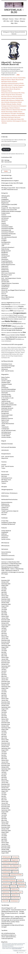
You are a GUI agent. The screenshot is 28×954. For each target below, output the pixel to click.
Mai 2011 (3, 796)
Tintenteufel (4, 427)
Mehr (18, 74)
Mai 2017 (3, 673)
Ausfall (20, 77)
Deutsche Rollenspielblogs (8, 389)
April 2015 (4, 715)
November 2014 (5, 724)
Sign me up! (6, 149)
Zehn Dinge (4, 295)
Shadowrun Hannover (7, 418)
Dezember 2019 (5, 619)
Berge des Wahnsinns (6, 79)
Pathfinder (7, 102)
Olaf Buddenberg (10, 323)
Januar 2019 (4, 638)
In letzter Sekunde (18, 96)
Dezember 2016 (5, 681)
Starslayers (15, 332)
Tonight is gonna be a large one (9, 511)
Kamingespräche (5, 242)
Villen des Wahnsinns (6, 115)
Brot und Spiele (13, 304)
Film (20, 92)
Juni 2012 (4, 774)
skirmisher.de (5, 450)
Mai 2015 (3, 714)
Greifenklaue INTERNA (7, 228)
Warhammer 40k (22, 337)
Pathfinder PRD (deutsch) (8, 524)
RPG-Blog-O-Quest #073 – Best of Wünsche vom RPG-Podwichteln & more (13, 188)
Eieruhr (11, 89)
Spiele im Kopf (5, 420)
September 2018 (5, 645)
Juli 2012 (3, 772)
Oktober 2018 (5, 643)
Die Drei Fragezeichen (19, 85)
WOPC (14, 339)
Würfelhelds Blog (6, 434)
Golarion (3, 223)
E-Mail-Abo (4, 136)
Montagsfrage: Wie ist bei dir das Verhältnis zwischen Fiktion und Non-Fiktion (13, 920)
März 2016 (4, 697)
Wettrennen (17, 117)
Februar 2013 (4, 760)
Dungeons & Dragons (9, 313)
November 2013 (5, 745)
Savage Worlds (11, 330)
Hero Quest (4, 96)
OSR (22, 323)
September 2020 (6, 604)
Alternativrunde (5, 77)
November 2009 (5, 827)
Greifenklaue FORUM (7, 226)
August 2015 (4, 709)
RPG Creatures (5, 545)
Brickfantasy (4, 496)
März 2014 (4, 738)
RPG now (3, 330)
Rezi (22, 326)
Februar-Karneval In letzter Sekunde (10, 92)
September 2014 (5, 727)
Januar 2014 (4, 741)
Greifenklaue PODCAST (7, 232)
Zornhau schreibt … (6, 437)
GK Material (4, 220)
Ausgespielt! (4, 532)
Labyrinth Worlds (5, 401)
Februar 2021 (4, 595)
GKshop (3, 221)
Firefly (8, 315)
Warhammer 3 (21, 115)
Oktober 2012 (5, 767)
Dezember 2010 (5, 805)
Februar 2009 (5, 842)
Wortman (3, 514)
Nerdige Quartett (6, 250)
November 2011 (5, 786)
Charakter (15, 81)
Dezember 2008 (5, 846)
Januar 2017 (4, 679)
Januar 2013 (4, 762)
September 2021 (5, 583)
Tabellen (15, 111)
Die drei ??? (11, 85)
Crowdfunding (15, 306)
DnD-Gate (7, 310)
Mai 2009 (3, 837)
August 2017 (4, 667)
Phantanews (4, 509)
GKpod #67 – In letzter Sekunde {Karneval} (11, 63)
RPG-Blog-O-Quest (6, 274)
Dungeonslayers (5, 89)
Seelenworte (4, 416)
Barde (24, 77)
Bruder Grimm (18, 304)
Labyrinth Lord (5, 244)
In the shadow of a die (7, 398)
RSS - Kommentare (6, 162)
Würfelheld (18, 339)
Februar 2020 (5, 616)
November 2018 (5, 642)
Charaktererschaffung (7, 83)
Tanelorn (22, 335)
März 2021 (4, 594)
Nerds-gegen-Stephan (7, 403)
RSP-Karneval (5, 276)
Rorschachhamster (6, 410)
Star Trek (20, 332)
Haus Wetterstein (6, 367)
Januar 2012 (4, 782)
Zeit (23, 119)
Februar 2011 (4, 801)
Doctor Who (8, 87)
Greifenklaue (19, 94)
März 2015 (4, 717)
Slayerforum (4, 458)
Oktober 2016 (5, 685)
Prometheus (18, 326)
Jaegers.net (4, 399)
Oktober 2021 (5, 582)
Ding (2, 310)
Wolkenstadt (14, 119)
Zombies (2, 341)
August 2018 (4, 647)
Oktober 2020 (5, 602)
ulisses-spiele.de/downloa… (8, 936)
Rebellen (4, 104)
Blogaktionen (5, 202)
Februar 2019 (4, 637)
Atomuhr (16, 77)
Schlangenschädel (6, 106)
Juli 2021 (3, 587)
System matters (15, 335)
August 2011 (4, 791)
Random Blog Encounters (8, 264)
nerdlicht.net (4, 507)
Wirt (9, 119)
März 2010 (4, 820)
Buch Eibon (4, 379)
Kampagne (4, 98)
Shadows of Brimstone (7, 109)
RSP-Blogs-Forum (6, 479)
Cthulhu (22, 83)
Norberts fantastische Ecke (8, 404)
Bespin (13, 79)
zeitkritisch (9, 121)
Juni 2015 (4, 712)
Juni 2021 (4, 589)
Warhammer (14, 115)
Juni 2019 (4, 630)
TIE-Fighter (13, 113)
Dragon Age (15, 87)
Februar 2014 (4, 739)
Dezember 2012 (5, 763)
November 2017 (5, 662)
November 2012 (5, 765)
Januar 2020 (4, 618)
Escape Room (17, 89)
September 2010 (5, 810)
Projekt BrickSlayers (6, 261)
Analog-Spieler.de (6, 530)
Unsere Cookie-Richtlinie (16, 948)
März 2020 (4, 614)
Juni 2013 (4, 753)
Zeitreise (24, 121)
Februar (10, 91)
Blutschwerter (5, 474)
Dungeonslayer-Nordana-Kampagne (11, 211)
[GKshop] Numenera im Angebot (10, 180)
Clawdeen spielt (5, 382)
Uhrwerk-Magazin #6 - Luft (8, 908)
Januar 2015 (4, 721)
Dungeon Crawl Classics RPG (9, 209)
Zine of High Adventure (7, 297)
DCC (21, 308)
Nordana (4, 100)
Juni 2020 (4, 609)
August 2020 (4, 606)
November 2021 (5, 580)
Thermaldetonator (6, 113)
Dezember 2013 (5, 743)
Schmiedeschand (15, 106)
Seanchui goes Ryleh (7, 415)
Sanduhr (19, 104)
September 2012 (5, 769)
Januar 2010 (4, 823)
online (22, 100)
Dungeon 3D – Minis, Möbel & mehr (10, 208)
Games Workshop (6, 552)
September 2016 (5, 686)
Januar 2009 (4, 844)
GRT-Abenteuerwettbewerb (9, 237)
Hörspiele (3, 238)
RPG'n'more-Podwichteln (8, 273)
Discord (3, 87)
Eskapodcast (4, 535)
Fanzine (2, 315)
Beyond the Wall (19, 79)
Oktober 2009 (5, 829)
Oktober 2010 (5, 808)
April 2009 (4, 839)
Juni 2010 (4, 815)
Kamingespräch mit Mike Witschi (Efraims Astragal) (12, 926)
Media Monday (5, 249)
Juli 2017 (3, 669)
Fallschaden (4, 392)
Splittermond (9, 332)
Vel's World (4, 512)
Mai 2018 (3, 652)
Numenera (19, 321)
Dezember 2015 (5, 702)
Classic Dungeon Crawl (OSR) (9, 204)
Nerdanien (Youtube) (7, 443)
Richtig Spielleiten (6, 406)
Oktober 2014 (5, 726)
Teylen (3, 425)
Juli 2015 (3, 710)
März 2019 (4, 635)
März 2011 (4, 799)
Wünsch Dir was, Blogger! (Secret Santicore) (13, 290)
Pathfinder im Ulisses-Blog (8, 522)
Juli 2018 (3, 649)
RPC (24, 328)
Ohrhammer (12, 100)
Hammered (4, 553)
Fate (5, 315)
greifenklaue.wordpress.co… (9, 935)
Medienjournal (5, 504)
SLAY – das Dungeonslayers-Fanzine (11, 278)
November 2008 (5, 847)
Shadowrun (17, 108)
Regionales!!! (4, 266)
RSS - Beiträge (5, 160)
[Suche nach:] (13, 166)
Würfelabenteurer (6, 432)
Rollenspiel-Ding (10, 328)
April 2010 (4, 818)
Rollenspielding (18, 328)
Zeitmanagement (17, 121)
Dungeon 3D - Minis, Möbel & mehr (11, 866)
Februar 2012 (4, 781)
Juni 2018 (4, 650)
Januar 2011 (4, 803)
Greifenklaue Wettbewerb (8, 233)
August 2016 (4, 688)
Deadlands (24, 308)
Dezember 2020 (5, 599)
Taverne (20, 111)
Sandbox (14, 104)
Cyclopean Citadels (6, 384)
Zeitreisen (4, 123)
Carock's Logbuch (6, 380)
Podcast (20, 102)
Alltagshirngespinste (7, 489)
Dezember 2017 (5, 661)
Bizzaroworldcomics (6, 502)
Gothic (13, 94)
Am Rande (4, 197)
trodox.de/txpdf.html (7, 938)
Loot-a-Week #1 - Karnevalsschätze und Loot (13, 909)
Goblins (3, 94)
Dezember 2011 (5, 784)
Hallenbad (20, 317)
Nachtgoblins (19, 98)
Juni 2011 (3, 794)
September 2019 (5, 625)
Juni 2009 (4, 835)
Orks (3, 102)
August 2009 (4, 832)
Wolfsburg (9, 339)
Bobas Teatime (5, 377)
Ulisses (7, 337)
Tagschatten (4, 422)
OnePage (18, 100)
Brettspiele (4, 81)
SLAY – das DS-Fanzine (7, 371)
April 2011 (3, 798)
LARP (2, 245)
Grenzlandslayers (6, 235)
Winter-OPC (4, 119)
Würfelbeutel (5, 117)
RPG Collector (5, 411)
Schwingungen (5, 108)
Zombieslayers (5, 298)
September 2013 (5, 748)
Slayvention (3, 332)
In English (4, 240)
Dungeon (20, 87)
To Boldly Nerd (5, 428)
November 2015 (5, 703)
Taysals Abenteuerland (7, 423)
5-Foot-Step (4, 520)
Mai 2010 (3, 817)
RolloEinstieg (4, 269)
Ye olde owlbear (5, 435)
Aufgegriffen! (5, 199)
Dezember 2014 (5, 722)
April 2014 (4, 736)
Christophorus (16, 83)
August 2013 (4, 750)
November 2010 (5, 806)
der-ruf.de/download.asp (8, 933)
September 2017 (5, 666)
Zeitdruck (4, 121)
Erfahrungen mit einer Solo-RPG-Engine (12, 183)
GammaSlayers (20, 315)
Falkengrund (4, 91)
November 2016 (5, 683)
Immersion (10, 96)
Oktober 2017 (5, 664)
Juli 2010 (3, 813)
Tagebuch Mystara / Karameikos (10, 283)
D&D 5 (6, 85)
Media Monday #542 (6, 185)
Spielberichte (5, 280)
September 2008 (6, 851)
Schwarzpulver (23, 106)
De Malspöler (4, 387)
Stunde (3, 111)
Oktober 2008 (5, 849)
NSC (8, 100)
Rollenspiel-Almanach (7, 408)
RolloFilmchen (5, 271)
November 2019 (5, 621)
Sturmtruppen (9, 111)
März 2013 (4, 758)
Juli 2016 (3, 690)
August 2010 (4, 811)
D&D (3, 85)
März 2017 (4, 676)
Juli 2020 (4, 607)
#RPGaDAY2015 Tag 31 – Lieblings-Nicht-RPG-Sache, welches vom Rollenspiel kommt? (13, 917)
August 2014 (4, 729)
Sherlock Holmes (16, 109)
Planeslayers (4, 259)
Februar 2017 (4, 678)
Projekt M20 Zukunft (7, 262)
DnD (5, 310)
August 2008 (5, 853)
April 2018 (4, 654)
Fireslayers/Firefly (6, 216)
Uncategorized (5, 285)
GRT (17, 317)
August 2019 (4, 626)
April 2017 (4, 674)
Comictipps (4, 206)
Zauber (19, 119)
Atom (11, 77)
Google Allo (8, 94)
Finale (23, 92)
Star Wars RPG (5, 281)
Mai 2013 (3, 755)
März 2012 (4, 779)
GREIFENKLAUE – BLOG (14, 11)
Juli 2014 (3, 731)
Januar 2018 (4, 659)
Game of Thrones (13, 315)
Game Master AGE (6, 396)
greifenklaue (4, 563)
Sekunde (12, 108)
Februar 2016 (4, 698)
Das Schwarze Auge (15, 308)
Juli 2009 (4, 834)
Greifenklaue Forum (6, 364)
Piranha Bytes (14, 102)
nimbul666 (4, 572)
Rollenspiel (9, 104)
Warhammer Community (7, 555)
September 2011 (5, 789)
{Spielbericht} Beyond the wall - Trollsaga (12, 911)
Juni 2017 (4, 671)
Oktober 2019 (5, 623)
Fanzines (3, 214)
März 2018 (4, 655)
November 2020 (5, 601)
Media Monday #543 (6, 178)
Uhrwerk (3, 337)
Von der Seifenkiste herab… (8, 430)
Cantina (9, 81)
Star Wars (23, 109)
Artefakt (3, 464)
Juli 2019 (3, 628)
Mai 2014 (3, 734)
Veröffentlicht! (5, 286)
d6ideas (3, 386)
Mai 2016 (3, 693)
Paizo (24, 323)
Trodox (3, 468)
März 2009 (4, 841)
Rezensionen (4, 268)
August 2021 (4, 585)
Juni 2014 (4, 733)
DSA (11, 311)
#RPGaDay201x (5, 196)
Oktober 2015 (5, 705)
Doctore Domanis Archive (8, 391)
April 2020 (4, 613)
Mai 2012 (3, 775)
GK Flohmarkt (5, 218)
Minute (14, 98)
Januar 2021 (4, 597)
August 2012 (4, 770)
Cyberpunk (3, 308)
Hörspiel (24, 317)
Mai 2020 (3, 611)
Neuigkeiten (4, 252)
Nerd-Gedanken (5, 505)
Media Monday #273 (6, 923)
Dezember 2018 (5, 640)
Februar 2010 (4, 822)
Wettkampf (11, 117)
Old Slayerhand (5, 256)
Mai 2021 (3, 590)
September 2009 (6, 830)
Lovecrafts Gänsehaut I (7, 247)
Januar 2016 (4, 700)
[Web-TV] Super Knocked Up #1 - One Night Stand (12, 914)
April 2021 (4, 592)
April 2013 (4, 757)
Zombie (22, 339)
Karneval (10, 98)
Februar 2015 (4, 719)
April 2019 (4, 633)
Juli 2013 (3, 751)
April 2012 (4, 777)
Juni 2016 (4, 691)
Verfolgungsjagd (21, 113)
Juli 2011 (3, 793)
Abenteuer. (3, 302)
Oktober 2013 (5, 746)
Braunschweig (5, 304)
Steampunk (7, 335)
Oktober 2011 (4, 787)
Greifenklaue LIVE (6, 230)
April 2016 (4, 695)
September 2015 (5, 707)
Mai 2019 (3, 631)
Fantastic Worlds (6, 394)
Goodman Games (4, 317)
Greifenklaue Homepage (8, 365)
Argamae (9, 302)
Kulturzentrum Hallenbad (12, 319)
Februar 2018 (4, 657)
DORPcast (4, 534)
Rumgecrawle (5, 413)
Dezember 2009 (5, 825)
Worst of (3, 293)
